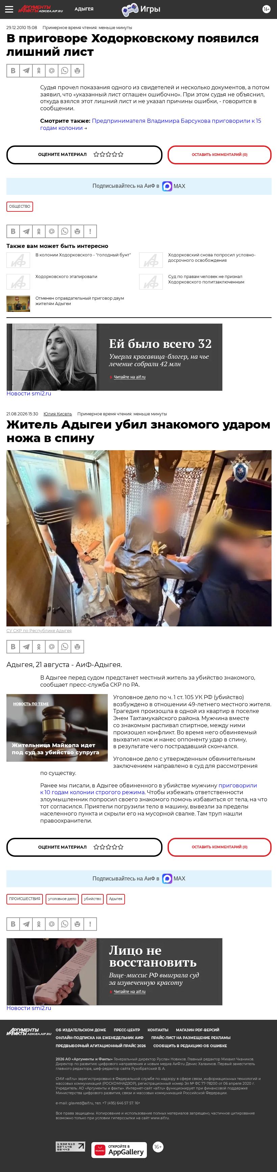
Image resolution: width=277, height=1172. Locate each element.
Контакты (158, 1030)
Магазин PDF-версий (197, 1030)
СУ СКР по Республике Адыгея (39, 630)
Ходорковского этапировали (66, 276)
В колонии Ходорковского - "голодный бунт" (83, 254)
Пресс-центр (127, 1030)
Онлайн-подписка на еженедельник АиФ (100, 1038)
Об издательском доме (81, 1030)
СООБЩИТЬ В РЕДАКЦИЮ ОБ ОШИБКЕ (190, 1046)
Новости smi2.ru (28, 393)
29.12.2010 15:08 (21, 27)
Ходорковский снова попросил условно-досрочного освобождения (212, 257)
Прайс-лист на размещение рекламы (190, 1038)
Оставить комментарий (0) (220, 155)
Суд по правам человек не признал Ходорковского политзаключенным (206, 279)
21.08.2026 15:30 (22, 413)
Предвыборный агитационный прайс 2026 (101, 1046)
